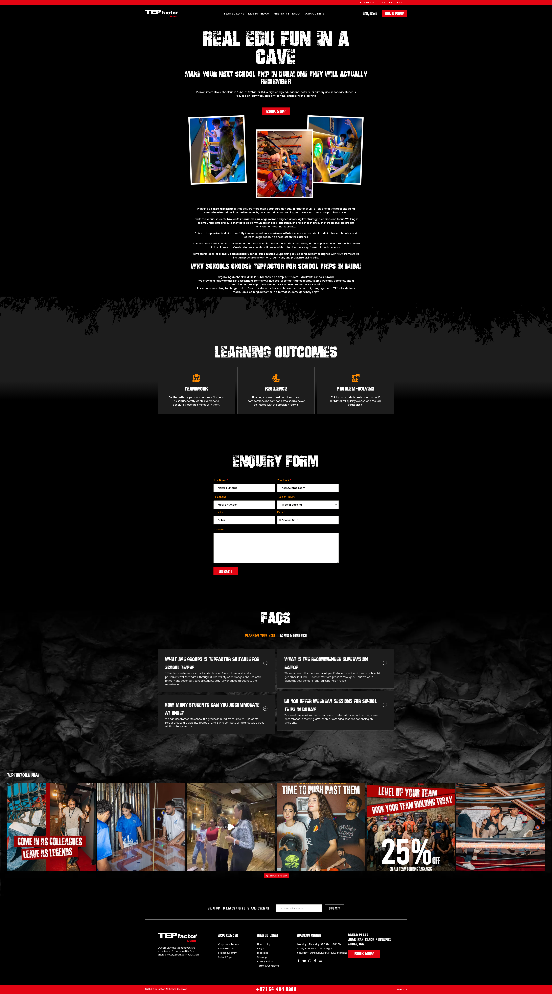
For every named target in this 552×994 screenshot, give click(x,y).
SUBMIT (334, 908)
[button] (216, 663)
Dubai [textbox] (221, 520)
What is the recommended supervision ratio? (326, 663)
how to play (367, 2)
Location (218, 512)
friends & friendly (287, 13)
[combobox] (308, 504)
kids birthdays (259, 13)
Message (218, 528)
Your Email (284, 479)
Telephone (219, 496)
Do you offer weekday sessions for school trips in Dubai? (330, 705)
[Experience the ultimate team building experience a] (411, 827)
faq (399, 2)
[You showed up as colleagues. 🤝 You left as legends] (51, 827)
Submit (226, 571)
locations (386, 2)
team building (234, 13)
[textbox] (305, 505)
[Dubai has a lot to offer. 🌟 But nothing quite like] (321, 827)
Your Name (220, 479)
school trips (314, 13)
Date (281, 512)
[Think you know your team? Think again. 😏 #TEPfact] (500, 827)
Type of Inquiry (286, 496)
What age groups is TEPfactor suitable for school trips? (212, 663)
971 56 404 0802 (276, 989)
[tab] (260, 635)
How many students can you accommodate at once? (212, 708)
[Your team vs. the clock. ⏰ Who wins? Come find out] (141, 827)
